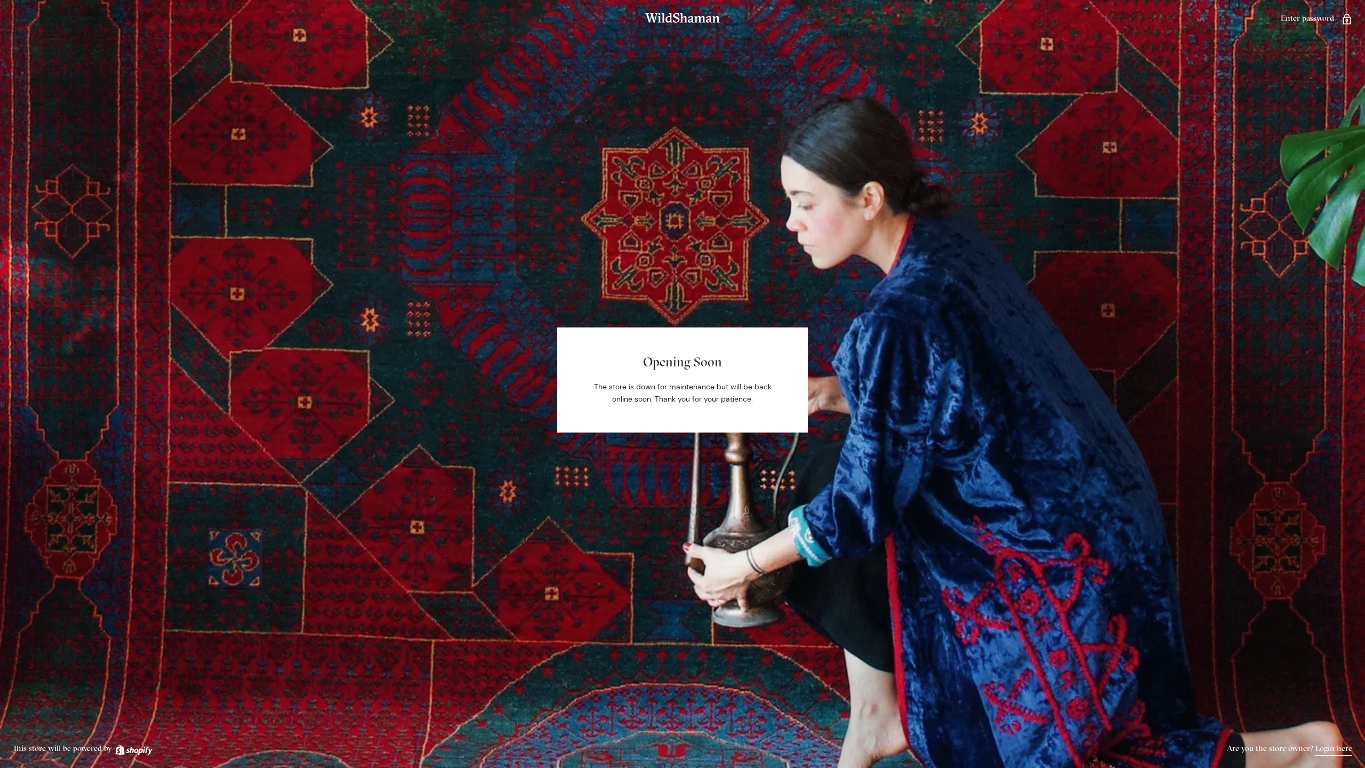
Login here (1333, 748)
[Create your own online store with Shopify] (133, 748)
